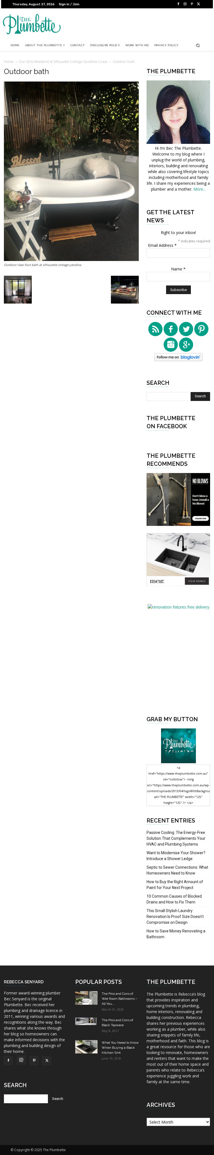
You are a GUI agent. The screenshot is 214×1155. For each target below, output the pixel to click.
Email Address (162, 245)
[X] (198, 4)
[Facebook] (178, 4)
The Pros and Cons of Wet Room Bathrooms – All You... (119, 999)
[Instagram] (185, 4)
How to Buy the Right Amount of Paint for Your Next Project (175, 885)
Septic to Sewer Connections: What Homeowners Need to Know (177, 870)
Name (178, 269)
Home (9, 61)
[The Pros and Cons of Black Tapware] (86, 1021)
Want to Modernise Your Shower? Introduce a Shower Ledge (176, 856)
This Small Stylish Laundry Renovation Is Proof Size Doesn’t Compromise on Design (175, 916)
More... (199, 189)
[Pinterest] (191, 4)
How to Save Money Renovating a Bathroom (176, 934)
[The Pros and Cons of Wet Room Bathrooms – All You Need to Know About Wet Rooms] (86, 997)
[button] (198, 45)
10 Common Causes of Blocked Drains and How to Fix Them (174, 899)
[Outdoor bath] (71, 259)
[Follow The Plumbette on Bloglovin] (178, 359)
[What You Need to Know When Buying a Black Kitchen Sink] (86, 1046)
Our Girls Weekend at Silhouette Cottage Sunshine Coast (63, 61)
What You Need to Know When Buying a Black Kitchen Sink (120, 1048)
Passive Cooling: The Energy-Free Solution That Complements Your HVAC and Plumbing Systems (176, 838)
